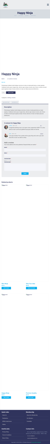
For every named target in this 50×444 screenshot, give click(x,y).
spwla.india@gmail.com (32, 438)
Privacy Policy (5, 431)
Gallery (4, 424)
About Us (4, 415)
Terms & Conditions (6, 434)
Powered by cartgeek (36, 442)
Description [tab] (6, 102)
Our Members (30, 418)
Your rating (7, 158)
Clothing (21, 15)
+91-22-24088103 (31, 435)
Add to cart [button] (6, 288)
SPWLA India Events (7, 421)
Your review (7, 162)
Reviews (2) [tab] (15, 102)
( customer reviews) (12, 78)
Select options (31, 288)
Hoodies (27, 15)
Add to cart (11, 92)
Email (5, 153)
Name (5, 147)
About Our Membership (32, 415)
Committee (29, 421)
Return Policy (5, 438)
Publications (5, 418)
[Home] (5, 4)
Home (15, 15)
